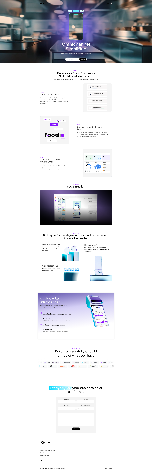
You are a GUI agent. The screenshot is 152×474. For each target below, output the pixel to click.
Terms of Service (108, 468)
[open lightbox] (76, 207)
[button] (100, 3)
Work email (66, 405)
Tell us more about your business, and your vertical (76, 412)
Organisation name (85, 405)
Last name (85, 399)
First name (66, 399)
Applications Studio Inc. (60, 468)
